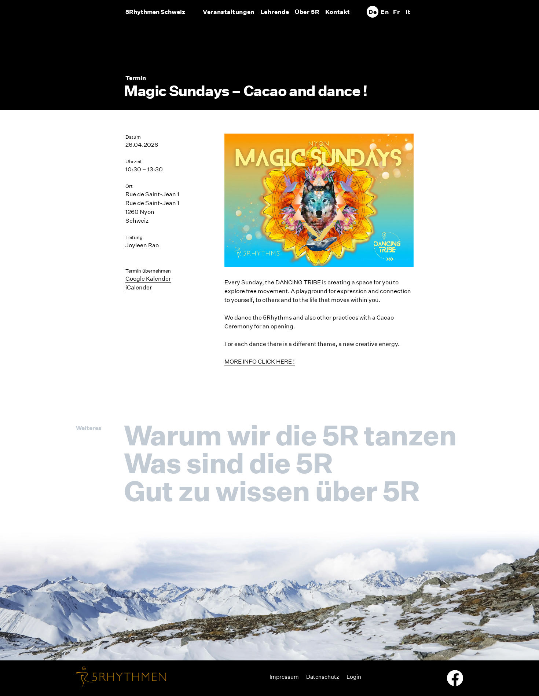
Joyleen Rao (142, 245)
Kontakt (337, 11)
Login (353, 676)
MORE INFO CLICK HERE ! (259, 361)
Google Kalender (148, 278)
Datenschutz (322, 676)
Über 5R (307, 11)
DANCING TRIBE (298, 282)
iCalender (138, 287)
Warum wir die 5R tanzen (290, 435)
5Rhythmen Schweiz (155, 11)
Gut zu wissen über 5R (271, 491)
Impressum (284, 676)
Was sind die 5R (228, 463)
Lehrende (274, 11)
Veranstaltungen (228, 11)
